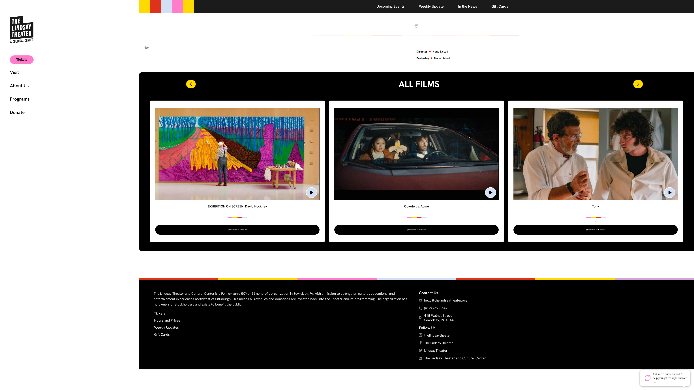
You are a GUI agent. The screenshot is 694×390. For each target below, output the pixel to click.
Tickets (159, 313)
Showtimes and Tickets (237, 230)
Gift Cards (162, 334)
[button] (191, 84)
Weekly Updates (166, 327)
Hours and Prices (167, 320)
